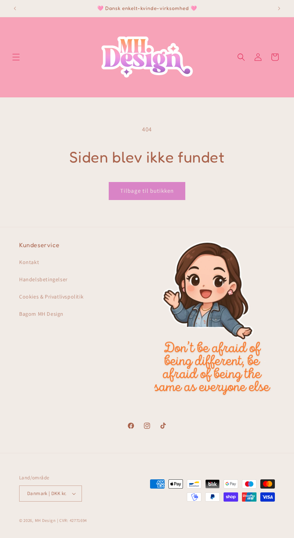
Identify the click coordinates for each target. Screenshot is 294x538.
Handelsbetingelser (43, 279)
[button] (16, 57)
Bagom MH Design (41, 313)
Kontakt (29, 262)
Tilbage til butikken (147, 190)
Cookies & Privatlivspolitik (51, 296)
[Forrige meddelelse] (15, 8)
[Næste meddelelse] (279, 8)
